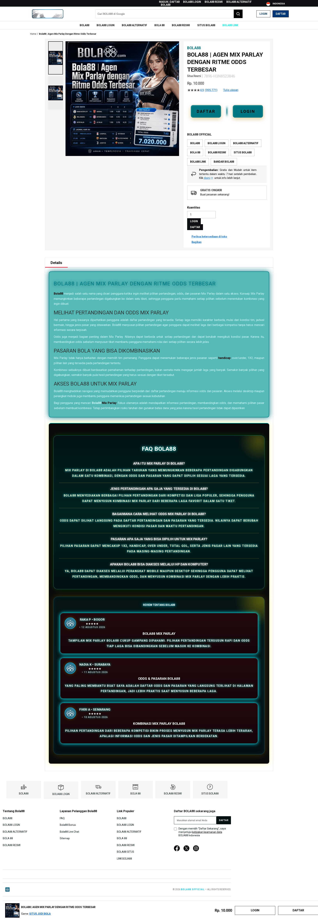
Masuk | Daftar (169, 1)
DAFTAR (206, 111)
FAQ (62, 818)
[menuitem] (84, 25)
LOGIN (248, 111)
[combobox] (169, 13)
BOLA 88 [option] (195, 152)
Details (56, 263)
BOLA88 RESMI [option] (217, 152)
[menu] (159, 25)
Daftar (281, 13)
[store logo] (47, 13)
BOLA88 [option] (195, 143)
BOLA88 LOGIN (192, 1)
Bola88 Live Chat (69, 831)
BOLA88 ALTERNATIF (239, 1)
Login (263, 13)
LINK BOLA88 (124, 858)
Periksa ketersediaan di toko (209, 236)
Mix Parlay (109, 403)
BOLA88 (165, 4)
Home (33, 34)
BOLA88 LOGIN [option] (216, 143)
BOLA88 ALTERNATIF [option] (245, 143)
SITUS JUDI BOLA (40, 913)
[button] (55, 57)
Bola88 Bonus (68, 824)
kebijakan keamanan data (207, 832)
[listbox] (227, 152)
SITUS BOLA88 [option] (243, 152)
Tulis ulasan (230, 90)
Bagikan (197, 242)
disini (207, 178)
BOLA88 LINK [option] (198, 161)
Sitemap (65, 838)
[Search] (238, 14)
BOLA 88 (135, 793)
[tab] (56, 263)
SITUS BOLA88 (210, 793)
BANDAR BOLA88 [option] (224, 161)
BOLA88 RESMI (214, 1)
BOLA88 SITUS (125, 851)
